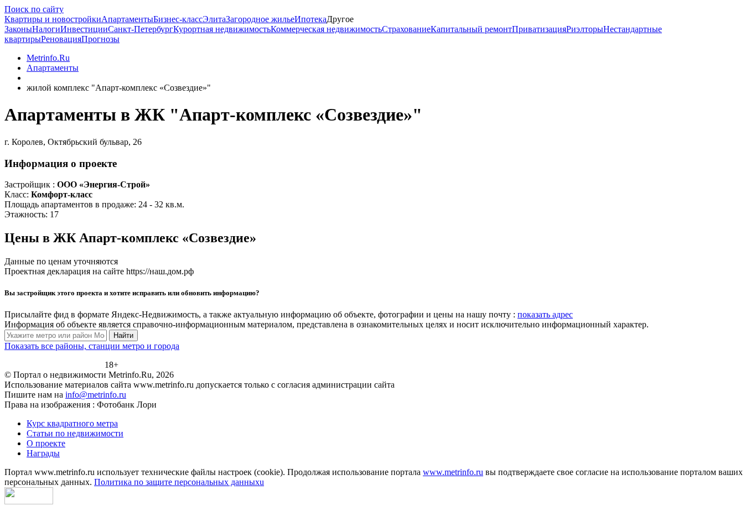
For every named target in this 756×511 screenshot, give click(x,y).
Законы (18, 29)
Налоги (46, 29)
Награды (43, 453)
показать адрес (545, 314)
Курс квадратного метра (72, 423)
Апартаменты (127, 19)
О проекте (46, 443)
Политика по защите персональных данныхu (179, 482)
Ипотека (310, 19)
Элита (214, 19)
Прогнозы (100, 39)
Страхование (406, 29)
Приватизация (539, 29)
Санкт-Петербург (140, 29)
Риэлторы (584, 29)
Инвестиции (84, 29)
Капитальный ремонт (471, 29)
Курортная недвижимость (222, 29)
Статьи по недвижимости (75, 433)
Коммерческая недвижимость (326, 29)
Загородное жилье (260, 19)
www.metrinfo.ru (453, 472)
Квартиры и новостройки (52, 19)
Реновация (61, 39)
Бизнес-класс (178, 19)
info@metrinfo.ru (95, 394)
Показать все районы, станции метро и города (91, 346)
